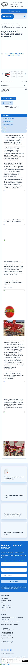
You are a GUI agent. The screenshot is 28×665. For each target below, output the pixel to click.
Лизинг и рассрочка (6, 607)
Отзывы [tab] (5, 127)
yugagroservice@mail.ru (16, 6)
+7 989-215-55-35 (16, 2)
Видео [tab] (4, 131)
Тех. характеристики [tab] (8, 118)
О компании (4, 598)
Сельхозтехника (5, 619)
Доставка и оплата (6, 600)
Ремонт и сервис (5, 605)
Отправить (14, 581)
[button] (14, 11)
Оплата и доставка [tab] (8, 124)
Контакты (3, 610)
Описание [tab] (6, 115)
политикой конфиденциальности (10, 588)
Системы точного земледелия (9, 624)
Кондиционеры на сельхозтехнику (10, 621)
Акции (2, 603)
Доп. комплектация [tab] (8, 121)
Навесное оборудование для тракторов (12, 617)
